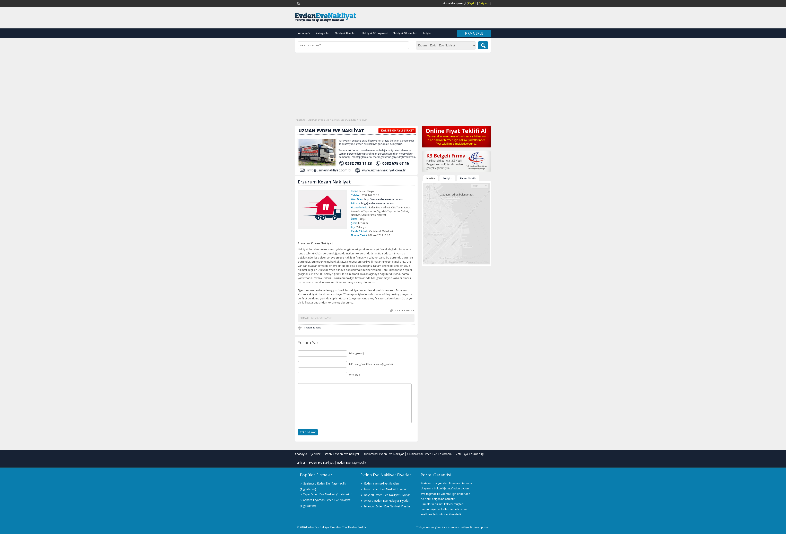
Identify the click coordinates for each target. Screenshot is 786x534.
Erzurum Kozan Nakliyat (324, 182)
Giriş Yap (484, 3)
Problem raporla (312, 327)
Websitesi (354, 375)
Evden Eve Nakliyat (321, 462)
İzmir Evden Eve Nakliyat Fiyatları (386, 489)
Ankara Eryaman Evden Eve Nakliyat (326, 500)
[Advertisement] (393, 83)
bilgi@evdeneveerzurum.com (378, 203)
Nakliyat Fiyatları (345, 33)
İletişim (426, 33)
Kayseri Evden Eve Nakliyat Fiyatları (387, 495)
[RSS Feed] (298, 3)
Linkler (301, 462)
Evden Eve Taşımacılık (351, 462)
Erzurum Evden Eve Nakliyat (323, 119)
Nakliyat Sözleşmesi (374, 33)
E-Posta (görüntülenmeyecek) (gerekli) (371, 364)
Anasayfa (304, 33)
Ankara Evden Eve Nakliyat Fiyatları (387, 501)
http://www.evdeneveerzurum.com (384, 199)
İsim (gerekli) (356, 353)
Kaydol (472, 3)
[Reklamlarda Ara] (483, 45)
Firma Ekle (474, 33)
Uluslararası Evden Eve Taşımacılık (429, 454)
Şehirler (315, 454)
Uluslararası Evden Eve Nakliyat (383, 454)
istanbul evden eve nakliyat (341, 454)
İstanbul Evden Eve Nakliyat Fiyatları (387, 506)
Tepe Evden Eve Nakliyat (319, 494)
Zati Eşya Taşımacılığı (470, 454)
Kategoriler (322, 33)
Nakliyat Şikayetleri (405, 33)
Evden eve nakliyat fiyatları (381, 483)
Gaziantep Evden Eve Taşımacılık (324, 483)
